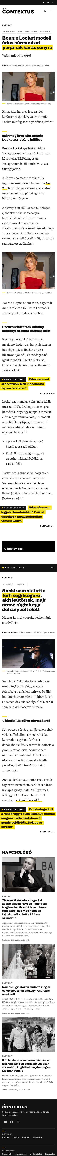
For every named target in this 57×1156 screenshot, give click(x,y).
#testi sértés (8, 584)
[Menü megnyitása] (52, 11)
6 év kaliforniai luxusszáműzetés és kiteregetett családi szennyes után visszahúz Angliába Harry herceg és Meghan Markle (26, 1065)
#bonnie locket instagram (27, 31)
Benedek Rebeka (9, 633)
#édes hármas (45, 31)
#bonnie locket (9, 31)
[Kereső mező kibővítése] (45, 11)
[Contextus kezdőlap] (18, 11)
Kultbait (7, 25)
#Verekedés (21, 584)
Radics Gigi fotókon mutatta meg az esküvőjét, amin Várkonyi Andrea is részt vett (26, 990)
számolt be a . (29, 800)
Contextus (7, 65)
